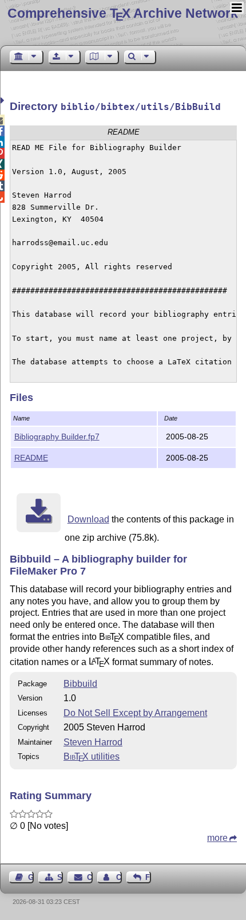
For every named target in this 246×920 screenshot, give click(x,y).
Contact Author (119, 877)
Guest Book (31, 877)
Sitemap (60, 877)
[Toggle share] (4, 100)
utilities (92, 756)
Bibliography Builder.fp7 (57, 436)
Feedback (148, 877)
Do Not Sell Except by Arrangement (135, 713)
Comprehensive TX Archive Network (122, 13)
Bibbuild (80, 684)
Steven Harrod (93, 742)
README (31, 457)
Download (88, 519)
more (217, 838)
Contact (89, 877)
